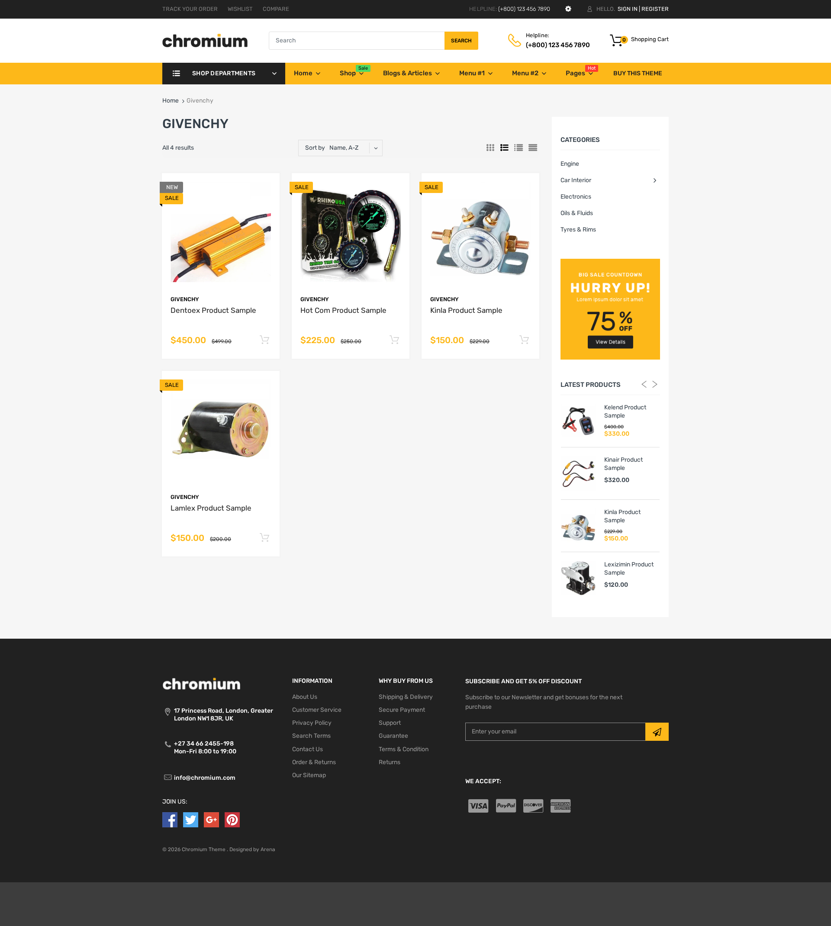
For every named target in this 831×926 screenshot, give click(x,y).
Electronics (575, 196)
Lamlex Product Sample (211, 508)
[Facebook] (169, 819)
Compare (276, 9)
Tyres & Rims (578, 229)
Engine (569, 163)
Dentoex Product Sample (213, 310)
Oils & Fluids (576, 213)
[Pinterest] (232, 819)
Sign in (628, 9)
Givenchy (185, 299)
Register (655, 9)
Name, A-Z (343, 147)
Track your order (190, 9)
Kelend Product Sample (625, 411)
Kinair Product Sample (623, 463)
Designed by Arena (252, 849)
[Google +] (211, 819)
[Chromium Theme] (205, 40)
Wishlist (240, 9)
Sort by (315, 147)
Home (170, 100)
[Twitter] (190, 819)
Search (461, 41)
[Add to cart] (264, 340)
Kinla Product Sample (466, 310)
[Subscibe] (657, 732)
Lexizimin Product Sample (629, 568)
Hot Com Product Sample (343, 310)
